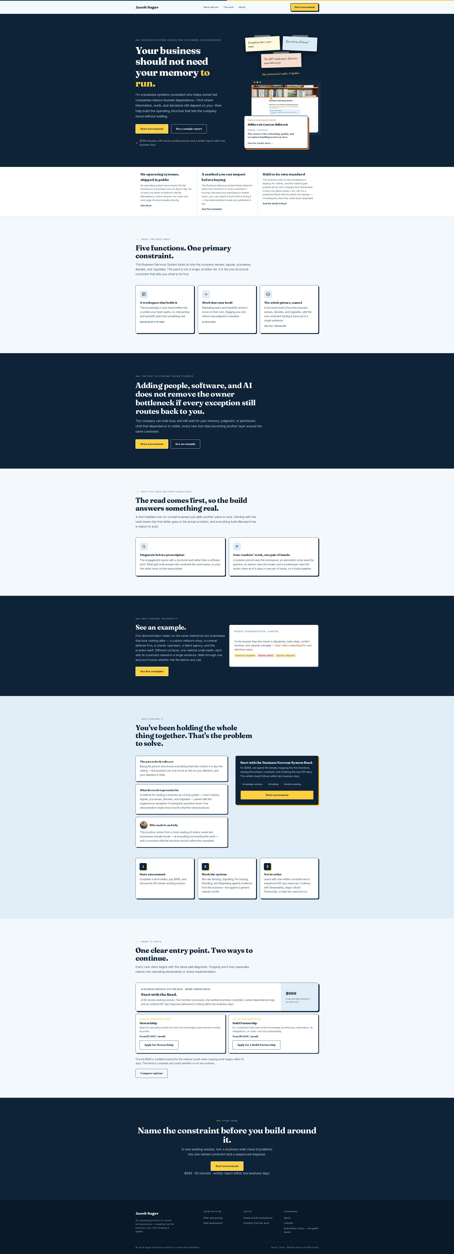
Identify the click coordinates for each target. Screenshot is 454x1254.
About (242, 7)
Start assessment (304, 7)
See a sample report (189, 128)
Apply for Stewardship (159, 1044)
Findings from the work (256, 1223)
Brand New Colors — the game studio (301, 1230)
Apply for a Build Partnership (256, 1044)
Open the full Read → (248, 659)
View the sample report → (260, 143)
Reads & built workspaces (258, 1217)
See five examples (212, 209)
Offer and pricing (212, 1217)
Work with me (211, 7)
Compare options (151, 1073)
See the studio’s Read (274, 203)
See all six (145, 205)
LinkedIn (288, 1223)
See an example (185, 444)
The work (228, 7)
